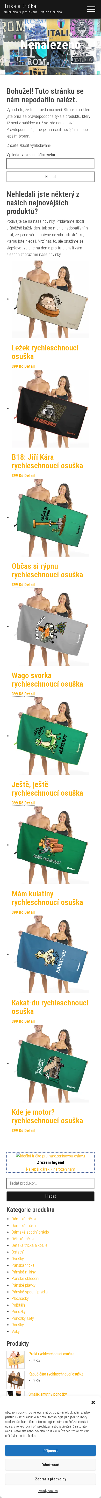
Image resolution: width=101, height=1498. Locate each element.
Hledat (50, 1196)
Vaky (16, 1331)
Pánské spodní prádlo (30, 1292)
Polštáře (19, 1305)
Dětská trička (23, 1238)
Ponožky (19, 1311)
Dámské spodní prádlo (30, 1232)
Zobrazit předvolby (50, 1479)
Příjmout (51, 1450)
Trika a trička (20, 6)
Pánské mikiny (24, 1272)
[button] (93, 1402)
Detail (29, 366)
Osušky (18, 1258)
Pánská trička (23, 1265)
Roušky (18, 1324)
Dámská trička (24, 1218)
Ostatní (18, 1252)
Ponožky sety (23, 1318)
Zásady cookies (48, 1491)
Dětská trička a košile (29, 1245)
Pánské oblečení (25, 1278)
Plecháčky (20, 1298)
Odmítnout (50, 1465)
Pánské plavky (23, 1285)
